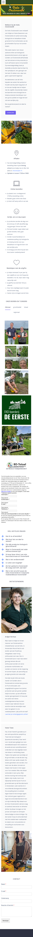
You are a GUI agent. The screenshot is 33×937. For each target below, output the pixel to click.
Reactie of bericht (7, 905)
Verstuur (6, 921)
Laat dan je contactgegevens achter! (16, 714)
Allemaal (7, 307)
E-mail (3, 891)
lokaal (26, 307)
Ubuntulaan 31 (17, 171)
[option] (16, 10)
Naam (3, 884)
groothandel (17, 307)
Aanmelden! (10, 112)
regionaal (16, 312)
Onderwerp (5, 898)
